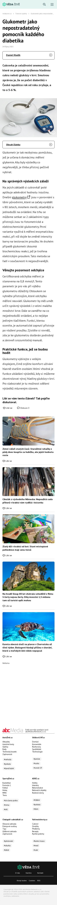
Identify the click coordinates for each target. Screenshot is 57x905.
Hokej (4, 790)
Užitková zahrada (9, 831)
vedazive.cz (7, 13)
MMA (4, 793)
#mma (6, 805)
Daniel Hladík (13, 55)
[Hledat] (44, 4)
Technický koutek (9, 751)
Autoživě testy (8, 744)
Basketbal (6, 783)
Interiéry (35, 785)
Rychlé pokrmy (38, 834)
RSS (38, 880)
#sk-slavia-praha (11, 800)
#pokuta (7, 764)
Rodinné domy (38, 793)
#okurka (7, 845)
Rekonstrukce (37, 788)
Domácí (35, 742)
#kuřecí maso (39, 841)
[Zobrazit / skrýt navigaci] (52, 4)
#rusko (36, 763)
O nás (17, 873)
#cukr (36, 850)
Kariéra (28, 873)
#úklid (6, 850)
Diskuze (24, 408)
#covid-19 (38, 768)
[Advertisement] (28, 692)
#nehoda (7, 759)
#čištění (37, 800)
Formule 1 (6, 785)
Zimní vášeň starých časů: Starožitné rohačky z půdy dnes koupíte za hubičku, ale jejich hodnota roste (27, 452)
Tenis (4, 795)
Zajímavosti (7, 754)
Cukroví (35, 824)
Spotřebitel (36, 749)
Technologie (37, 751)
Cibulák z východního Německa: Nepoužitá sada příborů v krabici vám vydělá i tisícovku (27, 501)
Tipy (4, 829)
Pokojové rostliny (9, 826)
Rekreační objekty (39, 790)
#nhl (6, 809)
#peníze (37, 759)
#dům (36, 809)
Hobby (34, 783)
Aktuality (6, 742)
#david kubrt (9, 768)
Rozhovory (36, 747)
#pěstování (8, 841)
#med (36, 845)
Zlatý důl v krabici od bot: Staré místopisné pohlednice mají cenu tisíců (25, 548)
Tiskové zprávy (21, 13)
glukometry (19, 197)
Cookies (32, 880)
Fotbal (5, 788)
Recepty (35, 831)
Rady (4, 749)
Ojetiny (5, 747)
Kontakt (40, 873)
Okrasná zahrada (9, 824)
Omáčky (35, 826)
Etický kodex (22, 880)
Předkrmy (36, 829)
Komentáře (36, 744)
